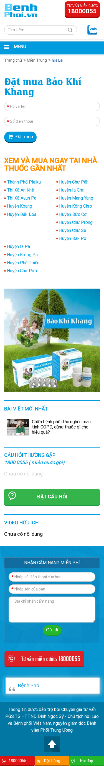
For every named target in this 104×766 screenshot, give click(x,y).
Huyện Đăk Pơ (72, 238)
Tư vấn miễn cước (82, 9)
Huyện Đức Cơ (73, 214)
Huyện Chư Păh (73, 182)
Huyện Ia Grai (71, 190)
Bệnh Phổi (29, 685)
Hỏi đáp (86, 760)
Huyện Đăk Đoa (21, 214)
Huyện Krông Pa (22, 254)
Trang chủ (13, 60)
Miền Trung (37, 60)
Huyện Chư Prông (76, 222)
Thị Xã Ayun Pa (21, 198)
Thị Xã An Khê (20, 190)
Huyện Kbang (19, 206)
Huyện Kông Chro (75, 206)
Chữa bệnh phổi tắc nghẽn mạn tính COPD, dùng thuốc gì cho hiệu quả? (61, 427)
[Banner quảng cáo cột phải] (52, 340)
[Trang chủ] (20, 10)
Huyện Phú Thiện (23, 262)
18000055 (17, 760)
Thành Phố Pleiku (24, 182)
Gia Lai (57, 60)
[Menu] (6, 48)
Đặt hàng (52, 760)
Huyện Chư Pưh (22, 270)
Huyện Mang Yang (76, 198)
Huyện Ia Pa (18, 246)
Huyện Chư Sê (72, 230)
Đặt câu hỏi (52, 496)
